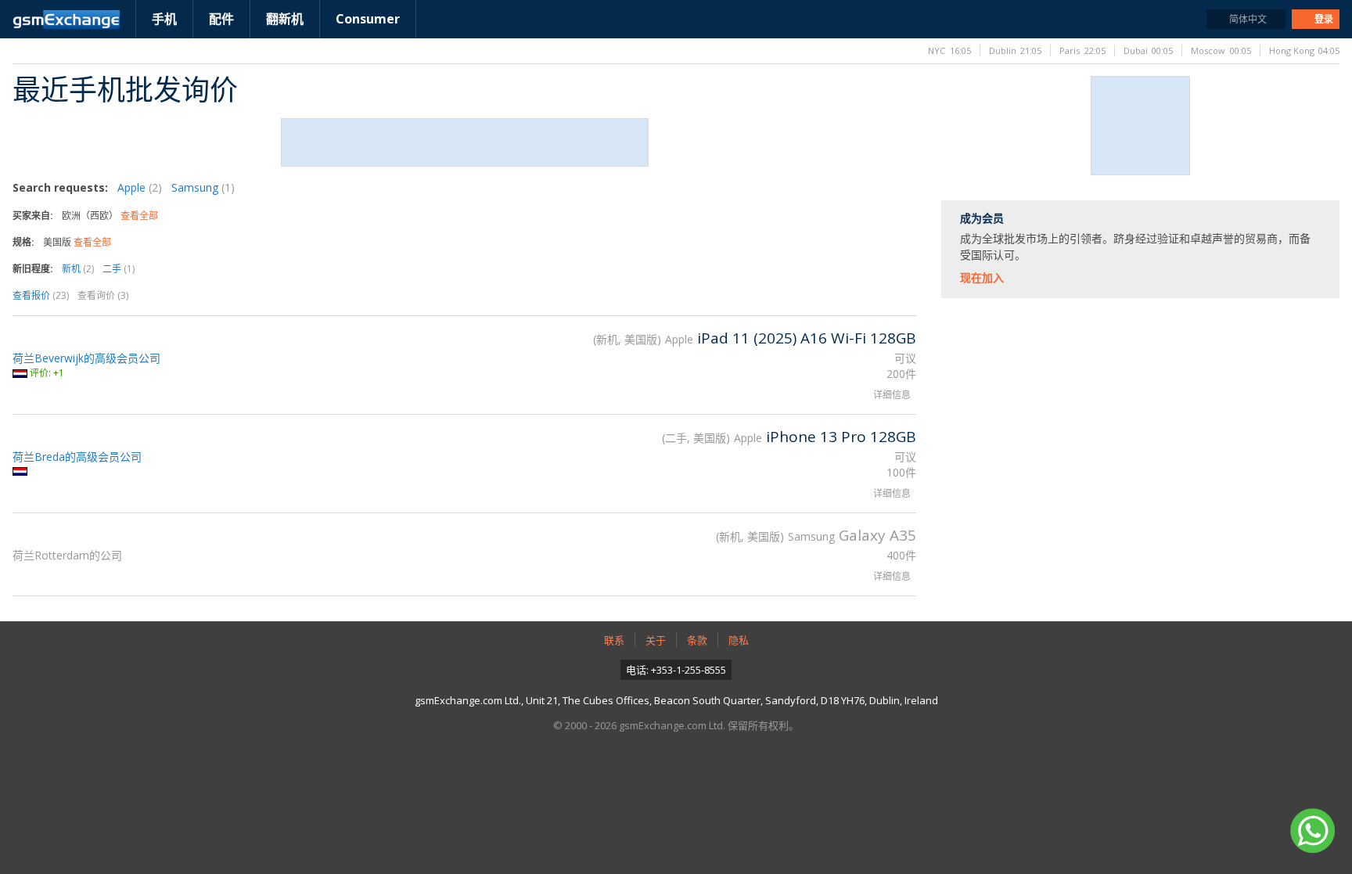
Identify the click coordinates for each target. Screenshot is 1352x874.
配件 (221, 18)
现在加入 (982, 277)
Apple (139, 187)
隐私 (738, 640)
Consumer (368, 18)
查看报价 (41, 295)
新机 (78, 268)
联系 (614, 640)
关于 (655, 640)
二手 (118, 268)
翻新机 (285, 18)
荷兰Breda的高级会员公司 (77, 456)
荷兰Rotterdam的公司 (67, 555)
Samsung (203, 187)
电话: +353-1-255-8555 (676, 670)
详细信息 (892, 394)
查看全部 (139, 215)
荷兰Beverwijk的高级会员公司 (86, 358)
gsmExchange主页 (66, 19)
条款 (697, 640)
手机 (164, 18)
